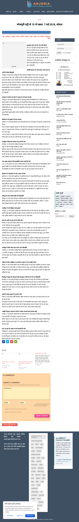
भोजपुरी (38, 485)
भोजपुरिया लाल (59, 116)
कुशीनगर (8, 36)
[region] (20, 510)
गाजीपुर (13, 36)
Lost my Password (67, 52)
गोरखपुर (33, 458)
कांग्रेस (42, 444)
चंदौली (38, 458)
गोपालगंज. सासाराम (35, 454)
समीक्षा (61, 206)
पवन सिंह (33, 471)
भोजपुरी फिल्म (34, 488)
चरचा (57, 160)
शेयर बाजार (39, 505)
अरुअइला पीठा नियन (60, 120)
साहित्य (21, 12)
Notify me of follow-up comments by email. (16, 409)
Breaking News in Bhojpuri (36, 436)
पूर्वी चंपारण (37, 475)
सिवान (49, 38)
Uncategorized (59, 122)
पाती (32, 475)
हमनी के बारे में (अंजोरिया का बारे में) (64, 12)
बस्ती (31, 36)
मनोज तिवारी (34, 495)
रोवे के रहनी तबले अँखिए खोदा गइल (63, 138)
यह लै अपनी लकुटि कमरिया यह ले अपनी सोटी (63, 126)
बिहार (32, 481)
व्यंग (57, 206)
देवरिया (22, 36)
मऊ (38, 36)
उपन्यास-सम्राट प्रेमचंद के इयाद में (63, 133)
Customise (10, 516)
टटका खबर (38, 461)
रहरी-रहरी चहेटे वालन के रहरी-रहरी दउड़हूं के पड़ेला (63, 102)
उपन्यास (65, 202)
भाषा (59, 160)
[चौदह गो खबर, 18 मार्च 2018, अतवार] (9, 357)
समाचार (43, 12)
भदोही (34, 36)
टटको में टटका (34, 465)
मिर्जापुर (42, 36)
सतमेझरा (28, 12)
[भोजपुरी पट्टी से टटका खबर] (43, 359)
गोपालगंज (39, 451)
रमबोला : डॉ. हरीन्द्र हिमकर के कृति (63, 109)
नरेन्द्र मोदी (33, 468)
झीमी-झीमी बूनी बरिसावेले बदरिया (63, 96)
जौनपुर (18, 36)
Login (59, 53)
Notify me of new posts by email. (13, 412)
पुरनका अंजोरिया (50, 12)
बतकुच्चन (38, 478)
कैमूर (32, 448)
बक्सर (44, 475)
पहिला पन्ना (8, 12)
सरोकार (14, 12)
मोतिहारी (47, 36)
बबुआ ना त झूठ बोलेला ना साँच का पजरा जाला (63, 150)
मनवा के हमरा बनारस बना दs (62, 164)
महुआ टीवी (41, 495)
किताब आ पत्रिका (65, 198)
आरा (3, 36)
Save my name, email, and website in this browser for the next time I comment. (41, 405)
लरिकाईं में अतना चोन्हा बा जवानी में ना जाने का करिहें (64, 157)
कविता (57, 110)
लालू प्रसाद (41, 502)
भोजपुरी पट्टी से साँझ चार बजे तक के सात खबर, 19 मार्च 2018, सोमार (26, 363)
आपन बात (59, 202)
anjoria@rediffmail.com (12, 439)
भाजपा (32, 485)
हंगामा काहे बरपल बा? (61, 182)
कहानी (57, 153)
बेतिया (37, 481)
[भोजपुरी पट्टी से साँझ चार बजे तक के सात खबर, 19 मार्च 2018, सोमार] (26, 357)
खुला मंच (62, 204)
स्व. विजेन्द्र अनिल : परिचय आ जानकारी (64, 114)
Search (56, 214)
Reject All (20, 516)
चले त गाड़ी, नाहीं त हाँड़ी (61, 144)
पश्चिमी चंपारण (40, 471)
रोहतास (38, 498)
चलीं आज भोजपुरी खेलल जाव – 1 (63, 170)
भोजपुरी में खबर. (34, 492)
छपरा (43, 458)
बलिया (27, 36)
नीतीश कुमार (40, 468)
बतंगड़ (32, 478)
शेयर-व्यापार (37, 12)
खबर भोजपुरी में (39, 448)
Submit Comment (42, 416)
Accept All (30, 516)
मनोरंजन (57, 165)
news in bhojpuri (36, 441)
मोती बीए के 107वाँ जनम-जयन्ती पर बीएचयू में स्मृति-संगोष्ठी (63, 176)
